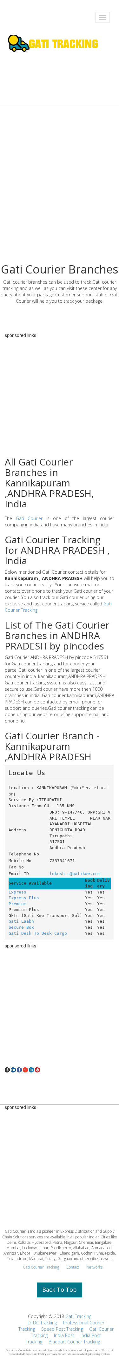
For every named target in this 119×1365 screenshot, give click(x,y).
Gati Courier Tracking (41, 1267)
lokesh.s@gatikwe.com (75, 873)
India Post (64, 1335)
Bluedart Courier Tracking (74, 1342)
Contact (72, 1267)
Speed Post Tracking (62, 1329)
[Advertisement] (59, 197)
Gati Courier (29, 518)
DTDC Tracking (42, 1323)
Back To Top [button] (59, 1289)
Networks (94, 1267)
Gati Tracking (78, 1316)
